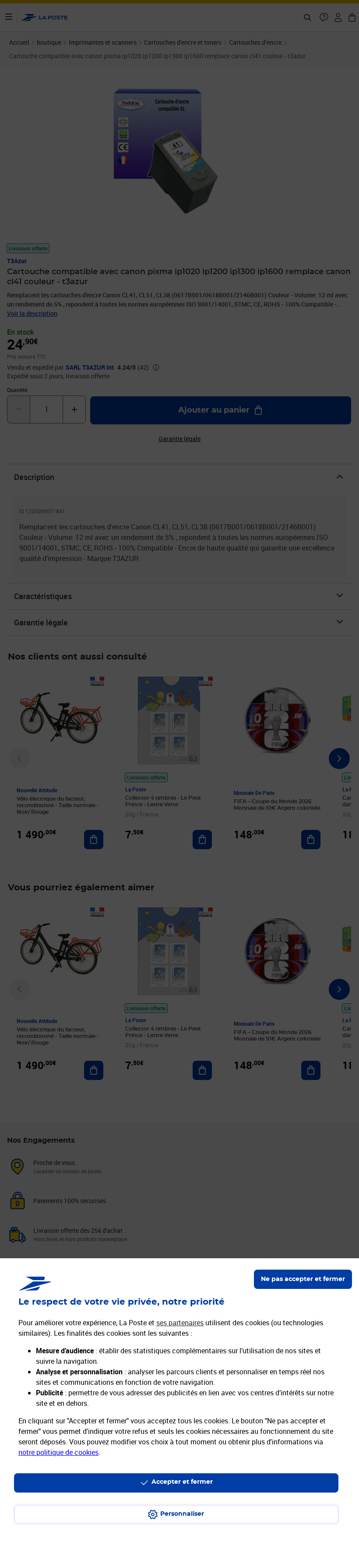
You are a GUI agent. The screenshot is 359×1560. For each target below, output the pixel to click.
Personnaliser (182, 1514)
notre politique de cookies (58, 1452)
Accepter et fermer (182, 1482)
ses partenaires (180, 1322)
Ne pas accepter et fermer (303, 1279)
